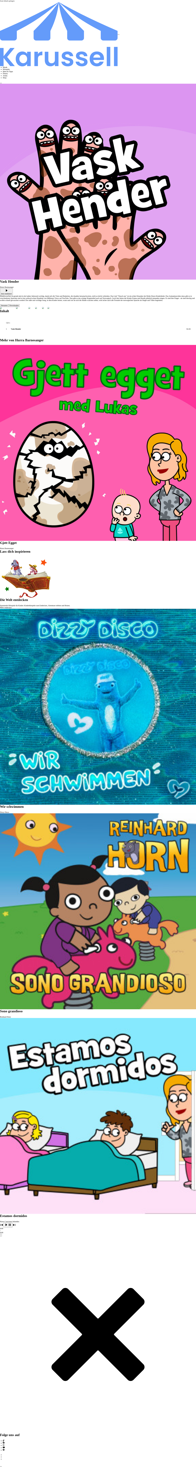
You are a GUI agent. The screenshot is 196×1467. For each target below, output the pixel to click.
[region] (98, 1229)
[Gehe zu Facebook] (4, 1443)
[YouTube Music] (54, 308)
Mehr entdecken (6, 608)
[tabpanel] (98, 308)
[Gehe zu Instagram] (3, 1445)
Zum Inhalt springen (7, 1)
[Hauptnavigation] (118, 34)
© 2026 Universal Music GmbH (11, 1464)
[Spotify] (31, 308)
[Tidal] (45, 308)
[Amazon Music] (22, 308)
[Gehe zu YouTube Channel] (4, 1448)
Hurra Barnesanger (7, 287)
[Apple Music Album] (8, 308)
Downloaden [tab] (14, 305)
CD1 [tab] (8, 323)
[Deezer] (38, 308)
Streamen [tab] (4, 305)
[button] (7, 1225)
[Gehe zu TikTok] (3, 1441)
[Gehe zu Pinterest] (4, 1450)
